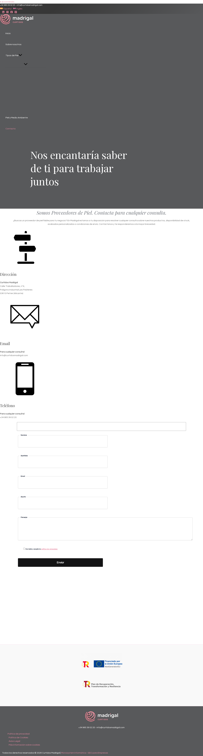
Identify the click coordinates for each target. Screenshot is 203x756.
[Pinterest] (16, 12)
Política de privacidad (19, 734)
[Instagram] (7, 12)
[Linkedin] (3, 12)
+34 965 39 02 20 (7, 5)
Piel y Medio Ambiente (17, 118)
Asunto (23, 497)
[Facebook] (11, 12)
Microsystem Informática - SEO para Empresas (84, 753)
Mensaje (24, 517)
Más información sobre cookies (24, 745)
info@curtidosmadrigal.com (29, 5)
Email (23, 476)
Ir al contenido (7, 2)
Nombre (24, 435)
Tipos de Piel (12, 55)
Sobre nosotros (13, 44)
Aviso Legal (14, 741)
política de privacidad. (49, 549)
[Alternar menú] (26, 64)
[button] (6, 8)
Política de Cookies (18, 737)
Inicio (8, 33)
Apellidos (24, 456)
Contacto (11, 129)
